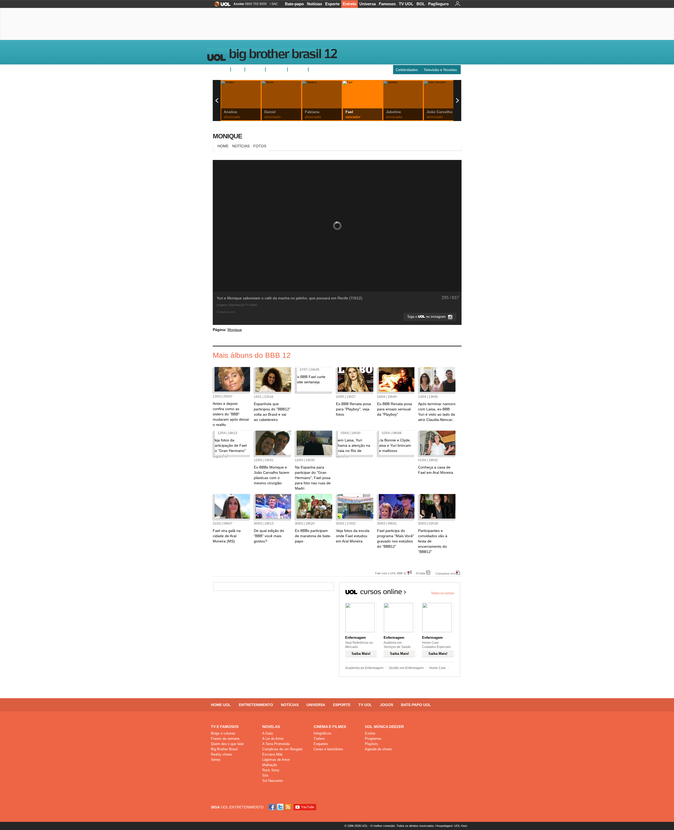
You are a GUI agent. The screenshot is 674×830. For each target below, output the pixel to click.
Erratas (421, 573)
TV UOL (406, 4)
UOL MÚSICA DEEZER (384, 727)
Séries (216, 760)
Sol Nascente (272, 781)
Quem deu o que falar (227, 744)
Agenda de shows (378, 749)
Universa (367, 4)
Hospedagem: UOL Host (451, 825)
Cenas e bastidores (328, 749)
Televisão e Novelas (440, 70)
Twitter (281, 807)
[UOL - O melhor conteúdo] (221, 5)
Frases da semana (225, 739)
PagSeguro (438, 4)
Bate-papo (294, 4)
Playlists (371, 744)
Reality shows (221, 754)
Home (223, 146)
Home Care (437, 668)
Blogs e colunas (223, 733)
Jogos (386, 705)
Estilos (370, 733)
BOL (421, 4)
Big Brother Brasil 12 (283, 55)
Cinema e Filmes (330, 727)
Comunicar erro (445, 573)
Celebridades (407, 70)
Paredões (298, 69)
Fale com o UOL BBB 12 (391, 573)
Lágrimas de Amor (276, 760)
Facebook (273, 807)
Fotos (237, 69)
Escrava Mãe (272, 754)
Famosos (387, 4)
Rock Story (270, 770)
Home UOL (221, 705)
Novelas (271, 727)
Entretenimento (256, 705)
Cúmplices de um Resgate (282, 749)
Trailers (319, 739)
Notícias (314, 4)
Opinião (274, 69)
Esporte (332, 4)
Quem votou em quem (329, 69)
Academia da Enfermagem (364, 668)
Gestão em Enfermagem (406, 668)
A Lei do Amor (273, 739)
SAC (274, 4)
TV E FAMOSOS (225, 727)
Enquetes (255, 69)
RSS (289, 807)
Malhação (269, 765)
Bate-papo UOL (416, 705)
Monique (227, 136)
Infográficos (322, 733)
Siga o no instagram (427, 317)
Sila (265, 775)
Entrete (349, 4)
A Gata (267, 733)
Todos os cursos (442, 593)
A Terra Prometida (276, 744)
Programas (373, 739)
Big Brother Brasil (224, 749)
